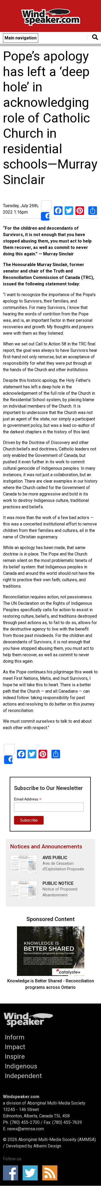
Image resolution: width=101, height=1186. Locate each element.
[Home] (50, 18)
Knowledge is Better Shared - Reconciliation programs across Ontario (50, 984)
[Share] (46, 210)
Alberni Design (47, 1145)
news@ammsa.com (25, 1128)
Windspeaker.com (21, 1096)
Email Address (27, 799)
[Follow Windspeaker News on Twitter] (32, 1172)
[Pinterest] (79, 210)
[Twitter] (69, 210)
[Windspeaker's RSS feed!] (51, 1172)
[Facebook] (58, 210)
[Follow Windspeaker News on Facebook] (12, 1172)
